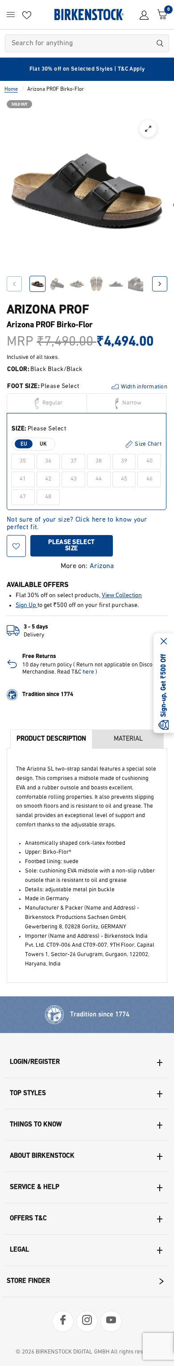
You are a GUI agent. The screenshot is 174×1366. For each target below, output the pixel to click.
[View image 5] (116, 284)
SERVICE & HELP (34, 1187)
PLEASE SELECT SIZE (71, 545)
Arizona (102, 566)
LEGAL (19, 1250)
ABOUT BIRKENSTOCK (42, 1156)
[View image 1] (37, 284)
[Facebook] (63, 1321)
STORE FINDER (28, 1281)
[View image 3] (77, 284)
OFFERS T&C (28, 1218)
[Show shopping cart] (160, 14)
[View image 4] (96, 284)
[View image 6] (136, 284)
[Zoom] (148, 128)
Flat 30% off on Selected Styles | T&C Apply (87, 69)
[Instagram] (87, 1321)
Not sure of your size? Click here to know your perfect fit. (77, 520)
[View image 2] (57, 284)
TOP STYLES (28, 1093)
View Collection (122, 595)
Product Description (51, 739)
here (88, 672)
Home (11, 89)
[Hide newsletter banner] (163, 642)
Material (128, 739)
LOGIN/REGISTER (35, 1062)
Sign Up (26, 605)
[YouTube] (111, 1321)
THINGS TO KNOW (36, 1124)
